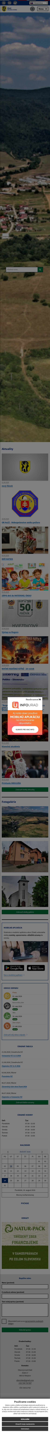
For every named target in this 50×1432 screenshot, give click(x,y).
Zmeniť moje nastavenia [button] (25, 1424)
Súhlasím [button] (25, 1419)
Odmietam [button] (25, 1429)
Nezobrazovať (32, 699)
